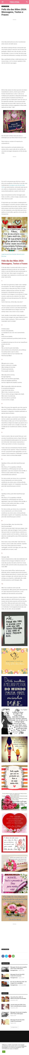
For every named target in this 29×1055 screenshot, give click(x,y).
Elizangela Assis (14, 970)
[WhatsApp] (13, 956)
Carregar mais (14, 1027)
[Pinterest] (9, 956)
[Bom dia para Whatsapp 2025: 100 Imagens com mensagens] (5, 984)
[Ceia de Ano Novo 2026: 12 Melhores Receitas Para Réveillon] (5, 999)
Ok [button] (3, 1051)
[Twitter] (6, 956)
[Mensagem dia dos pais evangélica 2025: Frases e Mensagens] (5, 969)
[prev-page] (2, 989)
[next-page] (5, 989)
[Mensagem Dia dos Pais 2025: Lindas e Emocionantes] (5, 976)
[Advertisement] (14, 29)
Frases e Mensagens (5, 6)
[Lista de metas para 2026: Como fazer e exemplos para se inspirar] (5, 1006)
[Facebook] (2, 956)
